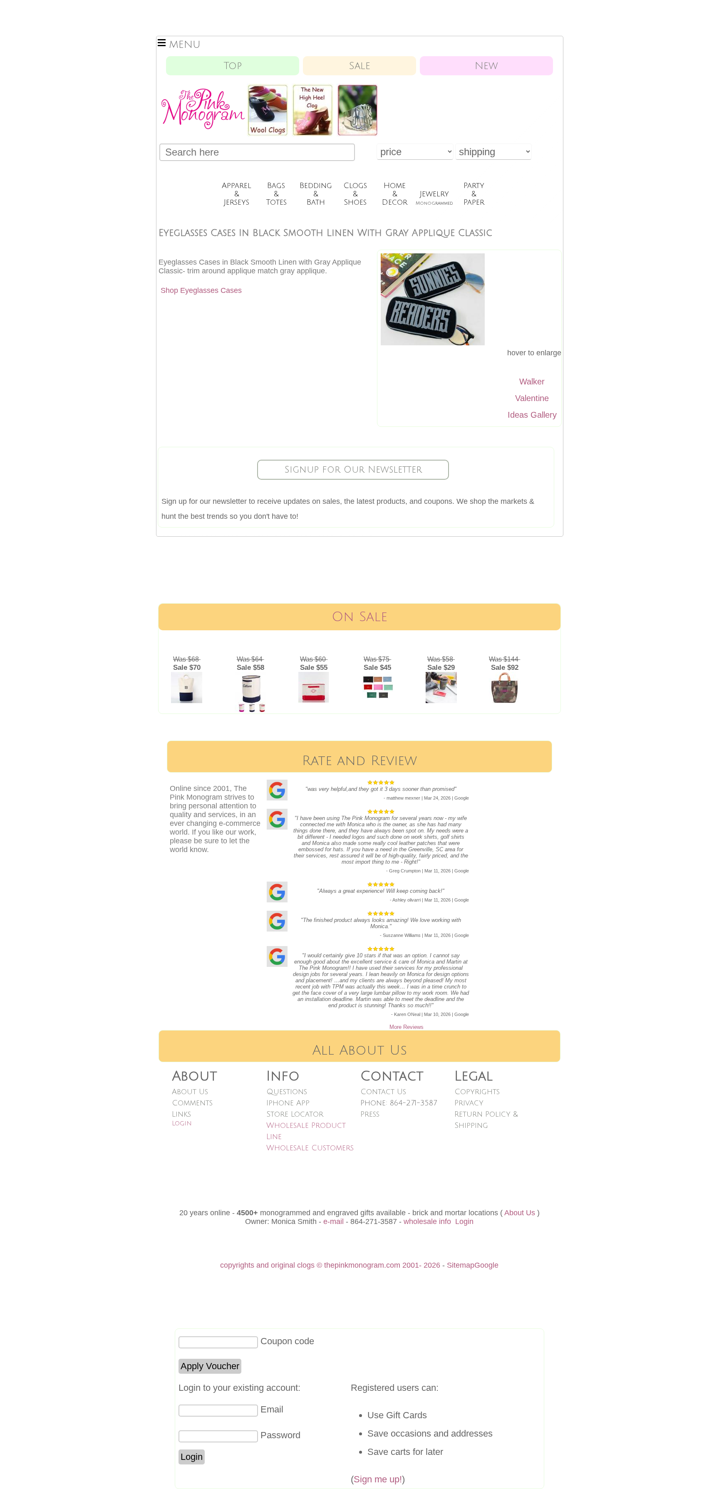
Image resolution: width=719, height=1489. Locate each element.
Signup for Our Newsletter (353, 470)
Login (182, 1123)
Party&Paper (474, 193)
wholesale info (427, 1221)
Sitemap (460, 1265)
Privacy (468, 1103)
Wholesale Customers (310, 1148)
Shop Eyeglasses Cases (201, 290)
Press (369, 1114)
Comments (192, 1103)
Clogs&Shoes (355, 193)
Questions (286, 1092)
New (486, 65)
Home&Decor (394, 193)
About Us (190, 1092)
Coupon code (287, 1341)
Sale (359, 65)
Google (486, 1265)
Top (232, 65)
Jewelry (434, 198)
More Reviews (406, 1027)
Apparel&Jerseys (236, 193)
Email (271, 1409)
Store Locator (294, 1114)
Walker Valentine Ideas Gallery (532, 398)
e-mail (333, 1221)
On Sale (359, 616)
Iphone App (288, 1103)
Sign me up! (378, 1479)
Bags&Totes (276, 193)
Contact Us (383, 1092)
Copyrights (477, 1092)
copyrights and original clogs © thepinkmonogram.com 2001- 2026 (330, 1265)
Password (280, 1435)
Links (181, 1114)
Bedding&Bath (316, 193)
